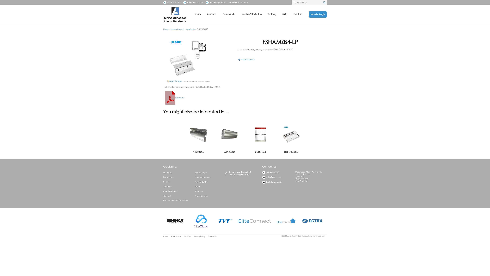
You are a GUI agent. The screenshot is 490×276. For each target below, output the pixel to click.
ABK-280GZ (229, 152)
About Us (167, 186)
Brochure (179, 97)
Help (284, 14)
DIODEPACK (260, 152)
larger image (175, 81)
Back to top (176, 236)
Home (197, 14)
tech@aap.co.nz (217, 2)
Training (272, 14)
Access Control (177, 29)
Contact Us (212, 236)
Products (211, 14)
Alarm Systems (201, 172)
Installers (166, 182)
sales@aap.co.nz (195, 2)
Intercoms (199, 191)
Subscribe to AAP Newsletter (175, 201)
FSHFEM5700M (291, 152)
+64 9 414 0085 (173, 2)
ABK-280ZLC (198, 152)
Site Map (187, 236)
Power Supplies (201, 196)
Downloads (229, 14)
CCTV (197, 187)
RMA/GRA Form (170, 191)
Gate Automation (203, 177)
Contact (298, 14)
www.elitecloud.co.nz (238, 2)
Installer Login (318, 14)
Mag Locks (190, 29)
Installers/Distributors (251, 14)
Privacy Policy (199, 236)
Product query (248, 59)
